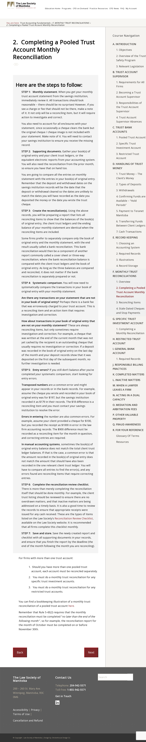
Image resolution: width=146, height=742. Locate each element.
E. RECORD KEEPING (125, 237)
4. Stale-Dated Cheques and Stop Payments (130, 310)
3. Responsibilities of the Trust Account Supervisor (129, 107)
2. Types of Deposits (128, 184)
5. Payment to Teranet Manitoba (130, 213)
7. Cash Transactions (129, 231)
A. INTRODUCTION (124, 44)
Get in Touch (63, 696)
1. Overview (123, 281)
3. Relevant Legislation (130, 66)
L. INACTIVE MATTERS (126, 380)
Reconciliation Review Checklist (74, 518)
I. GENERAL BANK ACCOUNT (124, 351)
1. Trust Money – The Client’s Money (129, 176)
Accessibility (20, 709)
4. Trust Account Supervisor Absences (129, 119)
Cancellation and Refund (28, 720)
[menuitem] (52, 8)
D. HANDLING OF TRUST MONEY (128, 166)
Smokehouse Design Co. (61, 738)
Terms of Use (21, 714)
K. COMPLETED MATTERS (128, 374)
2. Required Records (128, 253)
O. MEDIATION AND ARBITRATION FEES (125, 407)
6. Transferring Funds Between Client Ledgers (130, 223)
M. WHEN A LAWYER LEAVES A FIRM (125, 387)
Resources (122, 442)
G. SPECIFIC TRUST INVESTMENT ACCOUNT (128, 321)
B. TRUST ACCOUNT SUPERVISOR (125, 74)
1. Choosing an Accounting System (128, 245)
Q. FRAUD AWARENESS (127, 424)
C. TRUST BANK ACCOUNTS (122, 129)
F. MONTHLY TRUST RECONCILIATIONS (125, 274)
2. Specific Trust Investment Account (128, 145)
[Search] (138, 8)
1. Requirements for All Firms (130, 84)
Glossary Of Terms (127, 436)
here (71, 606)
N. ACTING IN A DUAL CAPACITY (126, 397)
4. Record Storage (127, 265)
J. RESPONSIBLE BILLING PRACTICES (128, 367)
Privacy (35, 709)
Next (91, 652)
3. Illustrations (125, 259)
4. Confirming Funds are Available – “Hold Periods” (130, 200)
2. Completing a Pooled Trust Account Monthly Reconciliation (130, 292)
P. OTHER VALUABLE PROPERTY (125, 417)
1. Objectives (124, 49)
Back (20, 652)
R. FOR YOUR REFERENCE (128, 430)
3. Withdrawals (125, 190)
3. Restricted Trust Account (127, 156)
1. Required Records (128, 359)
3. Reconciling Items (128, 302)
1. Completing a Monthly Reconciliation (130, 331)
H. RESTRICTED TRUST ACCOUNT (127, 341)
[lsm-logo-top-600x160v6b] (34, 8)
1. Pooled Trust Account (131, 137)
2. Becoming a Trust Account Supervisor (128, 94)
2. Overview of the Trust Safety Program (131, 58)
